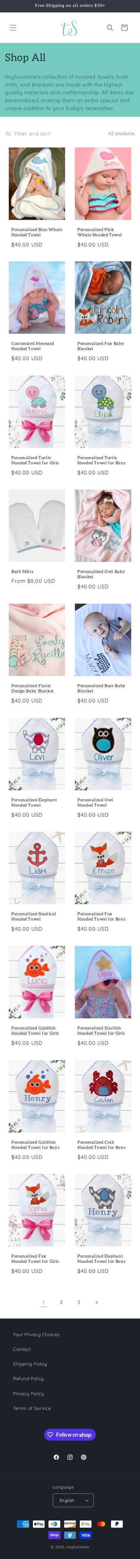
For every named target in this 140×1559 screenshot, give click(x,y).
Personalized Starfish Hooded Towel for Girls (101, 1031)
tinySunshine (77, 1547)
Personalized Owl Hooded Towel (95, 803)
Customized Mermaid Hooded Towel (32, 346)
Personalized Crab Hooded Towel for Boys (101, 1145)
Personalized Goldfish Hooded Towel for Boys (35, 1145)
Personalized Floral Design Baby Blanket (32, 689)
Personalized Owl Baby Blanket (101, 575)
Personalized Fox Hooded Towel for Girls (35, 1259)
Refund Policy (28, 1378)
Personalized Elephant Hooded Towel (34, 803)
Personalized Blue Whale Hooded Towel (37, 232)
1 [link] (44, 1302)
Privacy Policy (28, 1394)
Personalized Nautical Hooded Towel (33, 917)
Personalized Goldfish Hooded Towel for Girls (35, 1031)
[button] (13, 28)
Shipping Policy (30, 1364)
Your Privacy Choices (36, 1334)
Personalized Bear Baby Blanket (101, 689)
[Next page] (96, 1302)
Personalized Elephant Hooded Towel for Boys (101, 1259)
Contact (22, 1349)
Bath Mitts (22, 572)
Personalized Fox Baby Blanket (100, 346)
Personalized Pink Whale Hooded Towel (99, 232)
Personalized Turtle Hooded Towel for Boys (101, 460)
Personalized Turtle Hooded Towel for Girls (35, 460)
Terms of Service (32, 1408)
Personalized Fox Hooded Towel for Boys (101, 917)
